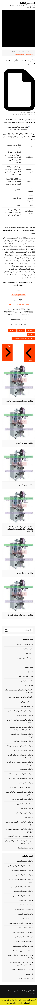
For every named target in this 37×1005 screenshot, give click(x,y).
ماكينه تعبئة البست (25, 573)
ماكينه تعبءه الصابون (24, 443)
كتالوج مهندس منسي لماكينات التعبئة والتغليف (20, 956)
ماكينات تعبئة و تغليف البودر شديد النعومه (19, 774)
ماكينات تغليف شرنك (26, 808)
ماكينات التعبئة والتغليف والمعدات (22, 870)
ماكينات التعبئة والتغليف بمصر (23, 896)
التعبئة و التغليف (27, 649)
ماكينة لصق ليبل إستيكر (25, 848)
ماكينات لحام (28, 817)
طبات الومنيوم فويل (26, 701)
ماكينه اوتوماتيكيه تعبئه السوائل (20, 615)
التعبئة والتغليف (27, 2)
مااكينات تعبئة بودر (27, 706)
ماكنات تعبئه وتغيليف (26, 905)
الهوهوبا (30, 662)
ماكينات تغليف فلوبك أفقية (24, 813)
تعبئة (20, 330)
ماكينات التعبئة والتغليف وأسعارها (22, 875)
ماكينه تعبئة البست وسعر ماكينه (19, 401)
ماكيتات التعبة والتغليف (25, 900)
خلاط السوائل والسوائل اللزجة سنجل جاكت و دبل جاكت (19, 691)
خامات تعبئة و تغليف (26, 681)
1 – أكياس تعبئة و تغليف (25, 644)
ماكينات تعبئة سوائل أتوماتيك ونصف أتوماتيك (21, 735)
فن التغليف (29, 974)
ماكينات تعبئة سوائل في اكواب (23, 741)
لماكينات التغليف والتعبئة (25, 928)
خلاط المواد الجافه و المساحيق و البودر (20, 697)
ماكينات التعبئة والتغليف (25, 861)
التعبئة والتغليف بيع (27, 653)
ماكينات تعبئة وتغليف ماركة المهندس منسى (18, 787)
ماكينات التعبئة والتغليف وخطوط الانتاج (20, 866)
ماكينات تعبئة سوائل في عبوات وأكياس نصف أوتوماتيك (20, 756)
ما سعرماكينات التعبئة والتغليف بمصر (21, 923)
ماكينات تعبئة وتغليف (26, 783)
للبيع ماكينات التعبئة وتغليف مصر (22, 937)
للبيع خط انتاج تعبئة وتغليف (24, 941)
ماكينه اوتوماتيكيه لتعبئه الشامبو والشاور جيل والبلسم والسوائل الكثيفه (20, 528)
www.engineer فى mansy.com (18, 304)
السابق (31, 360)
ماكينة (30, 334)
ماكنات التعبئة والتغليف (25, 914)
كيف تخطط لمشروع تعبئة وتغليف (22, 950)
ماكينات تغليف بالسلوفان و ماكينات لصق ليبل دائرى (19, 793)
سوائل (11, 330)
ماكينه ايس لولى (26, 485)
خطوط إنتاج (29, 685)
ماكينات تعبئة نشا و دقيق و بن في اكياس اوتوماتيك (20, 763)
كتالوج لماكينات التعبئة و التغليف (22, 969)
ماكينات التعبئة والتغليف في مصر (22, 886)
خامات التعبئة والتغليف (25, 676)
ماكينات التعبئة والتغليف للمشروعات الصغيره (21, 881)
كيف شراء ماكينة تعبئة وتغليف (23, 946)
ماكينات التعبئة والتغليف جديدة (23, 891)
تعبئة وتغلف (29, 667)
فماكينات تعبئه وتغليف (25, 978)
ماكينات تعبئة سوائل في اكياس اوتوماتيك (23, 114)
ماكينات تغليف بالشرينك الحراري (22, 799)
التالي (9, 346)
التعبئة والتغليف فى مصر (25, 658)
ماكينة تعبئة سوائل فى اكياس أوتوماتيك (20, 836)
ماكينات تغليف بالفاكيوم (25, 804)
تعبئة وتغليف (29, 671)
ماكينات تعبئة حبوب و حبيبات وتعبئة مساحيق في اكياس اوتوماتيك (21, 728)
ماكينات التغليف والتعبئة (28, 112)
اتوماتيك (29, 330)
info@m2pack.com (19, 295)
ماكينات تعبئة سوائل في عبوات (23, 750)
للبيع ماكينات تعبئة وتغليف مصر (22, 932)
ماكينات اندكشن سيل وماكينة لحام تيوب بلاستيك (20, 721)
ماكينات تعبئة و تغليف (26, 769)
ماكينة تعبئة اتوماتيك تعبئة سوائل (22, 338)
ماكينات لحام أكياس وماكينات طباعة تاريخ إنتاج (19, 823)
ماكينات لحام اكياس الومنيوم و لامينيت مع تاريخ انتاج (19, 830)
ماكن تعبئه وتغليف (27, 918)
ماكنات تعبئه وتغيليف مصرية (23, 909)
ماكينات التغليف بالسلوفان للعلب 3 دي (20, 711)
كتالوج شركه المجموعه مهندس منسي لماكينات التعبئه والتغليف (20, 963)
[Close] (35, 999)
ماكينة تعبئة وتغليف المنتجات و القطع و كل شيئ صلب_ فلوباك (19, 842)
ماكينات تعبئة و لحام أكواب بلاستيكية (21, 778)
